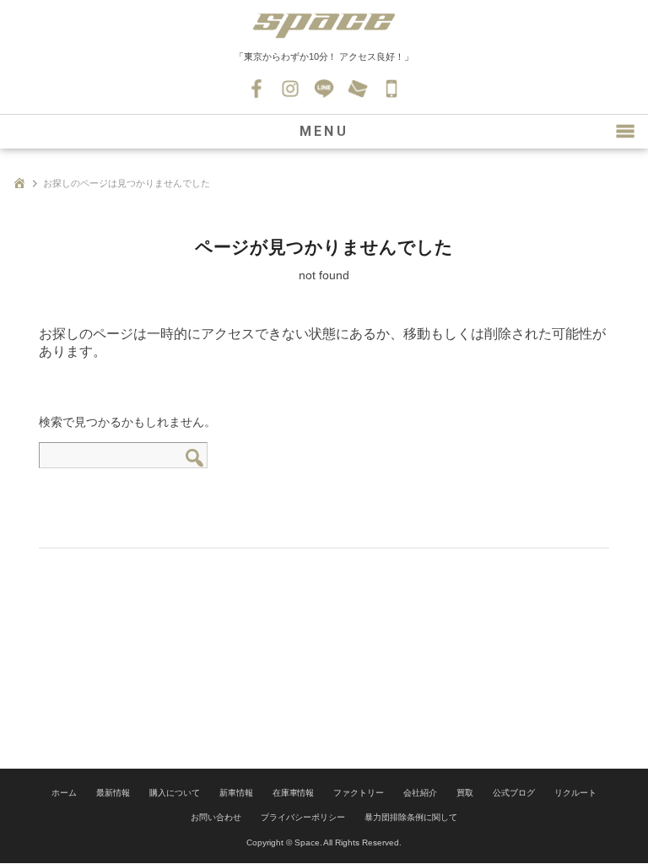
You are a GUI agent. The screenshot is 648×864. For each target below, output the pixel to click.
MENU (324, 131)
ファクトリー (358, 792)
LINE (324, 88)
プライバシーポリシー (303, 817)
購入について (174, 792)
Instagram (290, 88)
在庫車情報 (294, 792)
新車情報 (236, 792)
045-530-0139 (391, 88)
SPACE (324, 25)
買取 (464, 792)
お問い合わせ (358, 88)
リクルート (575, 792)
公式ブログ (514, 792)
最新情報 (113, 792)
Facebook (256, 88)
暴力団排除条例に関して (410, 817)
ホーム (64, 792)
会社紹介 (420, 792)
